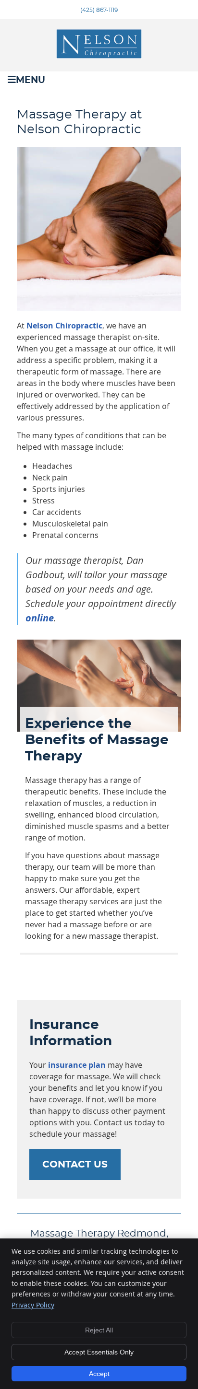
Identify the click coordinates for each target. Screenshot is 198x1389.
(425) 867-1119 (99, 10)
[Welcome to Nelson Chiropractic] (99, 56)
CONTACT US (75, 1164)
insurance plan (77, 1065)
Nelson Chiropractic (64, 325)
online (39, 617)
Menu (30, 80)
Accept (99, 1373)
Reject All (99, 1330)
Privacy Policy (33, 1304)
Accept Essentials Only (99, 1352)
